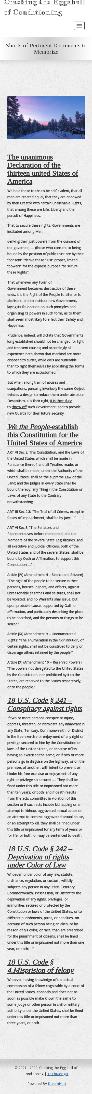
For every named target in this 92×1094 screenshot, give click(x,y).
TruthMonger (57, 1073)
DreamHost (57, 1083)
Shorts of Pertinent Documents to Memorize (46, 48)
